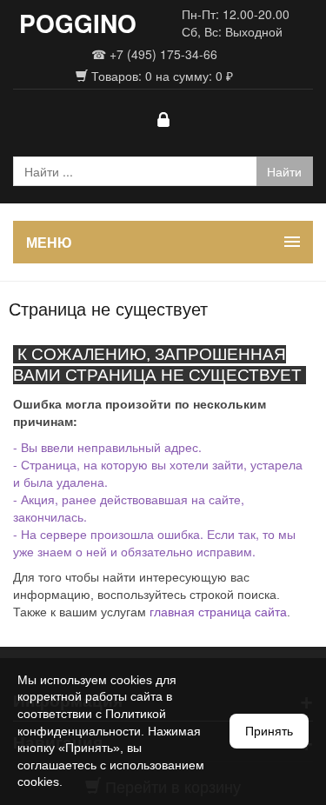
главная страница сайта (218, 612)
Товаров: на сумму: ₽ (160, 75)
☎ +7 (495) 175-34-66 (154, 54)
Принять (269, 731)
